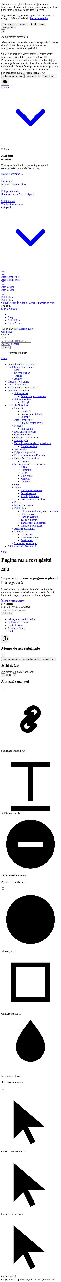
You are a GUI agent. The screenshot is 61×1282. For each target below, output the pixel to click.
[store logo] (23, 328)
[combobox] (16, 341)
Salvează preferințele (12, 76)
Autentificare (14, 320)
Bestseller (32, 303)
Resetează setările (11, 659)
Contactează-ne (16, 625)
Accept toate (9, 27)
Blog (10, 317)
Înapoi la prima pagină (12, 600)
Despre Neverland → (12, 173)
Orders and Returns (18, 622)
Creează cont (14, 323)
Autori (13, 303)
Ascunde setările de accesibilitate (39, 659)
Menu (4, 358)
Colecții (5, 303)
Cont (3, 551)
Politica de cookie (39, 18)
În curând (22, 303)
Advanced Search (10, 344)
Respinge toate (37, 24)
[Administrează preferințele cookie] (5, 82)
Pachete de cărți (46, 303)
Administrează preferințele (15, 24)
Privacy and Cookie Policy (21, 619)
